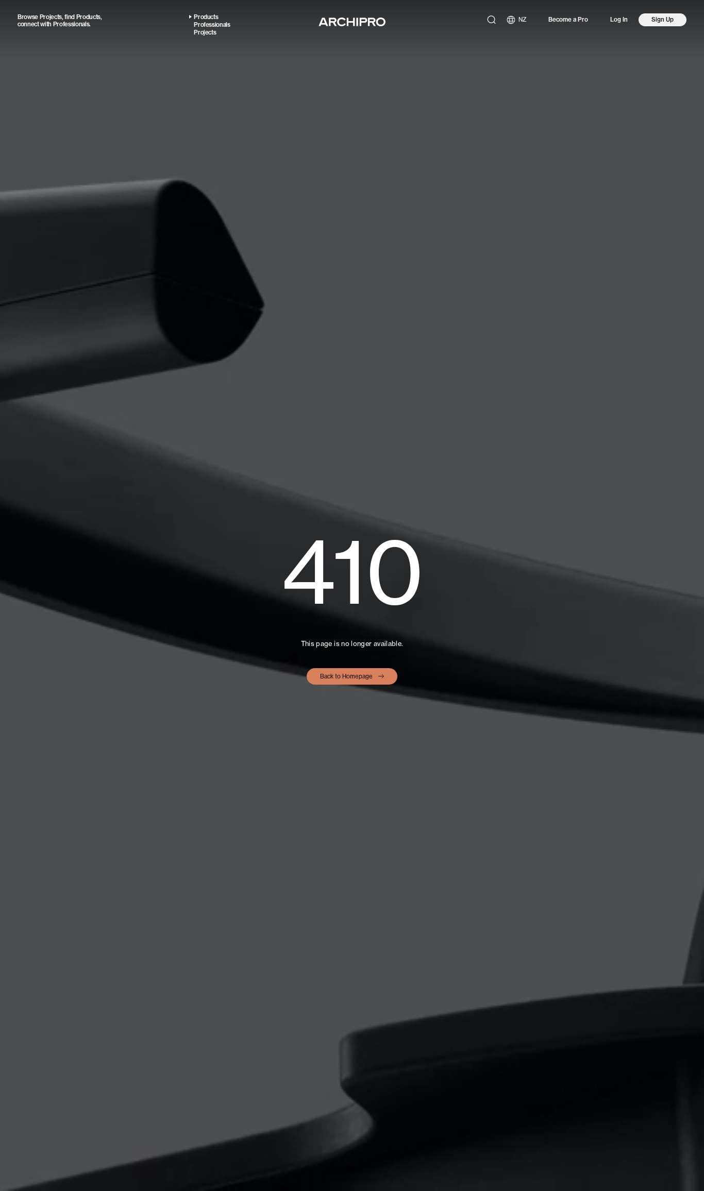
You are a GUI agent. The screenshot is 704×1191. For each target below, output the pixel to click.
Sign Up (662, 19)
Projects (51, 17)
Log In (619, 19)
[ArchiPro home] (352, 22)
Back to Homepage (346, 676)
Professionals (71, 24)
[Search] (491, 19)
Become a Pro (568, 19)
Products (88, 17)
